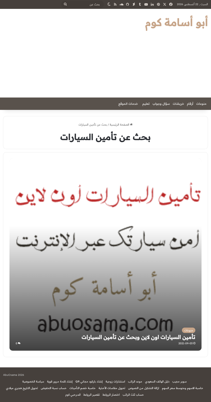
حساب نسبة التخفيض (54, 388)
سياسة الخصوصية (33, 381)
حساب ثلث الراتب (133, 394)
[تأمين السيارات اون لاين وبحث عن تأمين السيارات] (105, 254)
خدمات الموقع (128, 104)
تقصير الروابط (91, 394)
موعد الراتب (135, 381)
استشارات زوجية (115, 381)
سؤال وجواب (161, 104)
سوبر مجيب (179, 381)
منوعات (201, 104)
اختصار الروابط (111, 394)
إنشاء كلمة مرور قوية (60, 381)
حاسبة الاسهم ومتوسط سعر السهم (182, 388)
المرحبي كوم (73, 394)
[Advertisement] (105, 66)
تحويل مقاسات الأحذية (111, 388)
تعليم (146, 104)
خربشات (178, 104)
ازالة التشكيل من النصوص (143, 388)
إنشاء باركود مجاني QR (89, 381)
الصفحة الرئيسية (120, 124)
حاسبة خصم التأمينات (82, 388)
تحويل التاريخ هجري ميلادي (22, 388)
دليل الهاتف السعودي (157, 381)
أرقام (190, 104)
